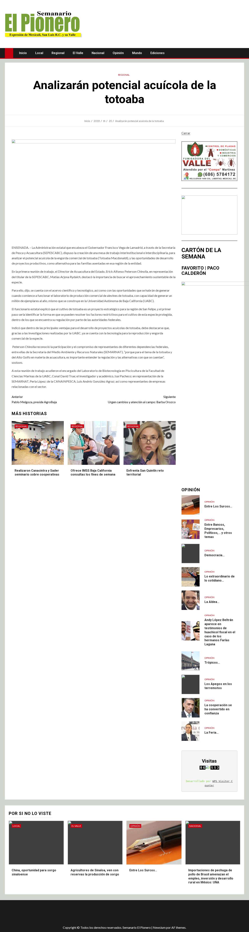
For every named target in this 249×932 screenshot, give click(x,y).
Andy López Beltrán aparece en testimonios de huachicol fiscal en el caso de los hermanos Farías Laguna (219, 632)
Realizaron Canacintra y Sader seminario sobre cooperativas (37, 473)
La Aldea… (211, 602)
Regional (58, 53)
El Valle (78, 53)
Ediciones (157, 53)
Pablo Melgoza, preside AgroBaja (34, 399)
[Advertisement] (74, 912)
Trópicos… (212, 662)
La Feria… (211, 732)
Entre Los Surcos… (218, 506)
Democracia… (214, 555)
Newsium (159, 927)
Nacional (98, 53)
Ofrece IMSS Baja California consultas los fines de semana (93, 473)
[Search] (240, 53)
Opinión (118, 53)
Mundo (137, 53)
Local (39, 53)
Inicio (23, 53)
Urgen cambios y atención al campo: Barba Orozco (141, 399)
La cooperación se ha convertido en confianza (218, 709)
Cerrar (185, 133)
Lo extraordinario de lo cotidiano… (219, 578)
